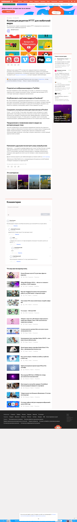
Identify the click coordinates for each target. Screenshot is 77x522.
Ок (38, 518)
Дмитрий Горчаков (15, 29)
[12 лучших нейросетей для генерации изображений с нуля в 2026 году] (28, 404)
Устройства (30, 286)
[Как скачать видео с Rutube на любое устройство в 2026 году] (28, 358)
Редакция (29, 414)
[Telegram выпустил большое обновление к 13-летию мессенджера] (28, 395)
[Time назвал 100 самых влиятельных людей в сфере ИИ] (28, 302)
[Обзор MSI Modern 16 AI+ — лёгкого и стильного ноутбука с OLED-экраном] (28, 284)
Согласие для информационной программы (30, 423)
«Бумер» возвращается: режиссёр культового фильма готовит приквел (62, 100)
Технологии (30, 277)
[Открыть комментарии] (23, 277)
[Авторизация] (74, 1)
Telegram (11, 416)
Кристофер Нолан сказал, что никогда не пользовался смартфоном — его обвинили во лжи (62, 66)
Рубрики (18, 414)
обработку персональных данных (38, 515)
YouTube (34, 416)
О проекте (13, 414)
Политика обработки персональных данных (33, 419)
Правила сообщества (33, 421)
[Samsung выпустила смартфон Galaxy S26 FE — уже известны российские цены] (28, 340)
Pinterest (29, 416)
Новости (29, 295)
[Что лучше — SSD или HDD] (28, 311)
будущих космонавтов (21, 74)
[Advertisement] (29, 138)
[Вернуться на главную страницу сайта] (5, 1)
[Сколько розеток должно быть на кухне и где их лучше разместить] (28, 331)
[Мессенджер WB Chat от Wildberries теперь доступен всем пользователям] (28, 376)
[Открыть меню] (50, 220)
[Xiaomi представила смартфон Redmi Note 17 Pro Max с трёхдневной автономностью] (28, 349)
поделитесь (41, 79)
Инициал (40, 416)
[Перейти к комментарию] (63, 63)
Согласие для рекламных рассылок (11, 423)
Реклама (24, 414)
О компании (41, 414)
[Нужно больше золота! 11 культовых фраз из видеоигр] (28, 275)
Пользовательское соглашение (16, 419)
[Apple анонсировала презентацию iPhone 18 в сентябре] (28, 367)
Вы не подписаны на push (52, 416)
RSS (44, 416)
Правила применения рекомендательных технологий (15, 421)
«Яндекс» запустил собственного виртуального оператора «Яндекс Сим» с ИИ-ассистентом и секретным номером (62, 77)
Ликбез (30, 333)
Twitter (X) (23, 416)
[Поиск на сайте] (68, 1)
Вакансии (35, 414)
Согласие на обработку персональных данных (49, 421)
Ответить (16, 225)
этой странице (46, 156)
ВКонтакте (17, 416)
